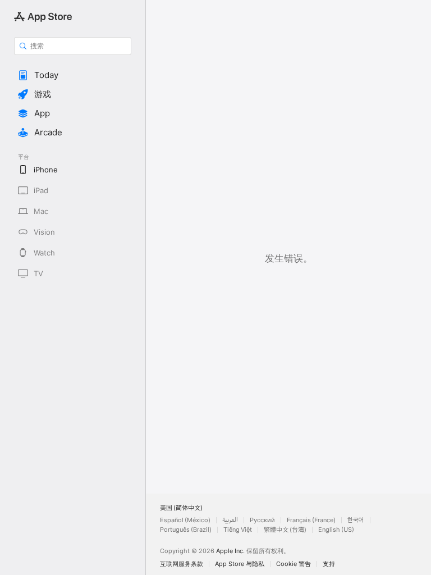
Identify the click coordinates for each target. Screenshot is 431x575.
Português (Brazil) (186, 530)
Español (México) (185, 520)
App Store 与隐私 (239, 564)
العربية (230, 520)
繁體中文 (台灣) (285, 530)
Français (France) (311, 520)
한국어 (355, 520)
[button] (73, 75)
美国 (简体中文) (181, 508)
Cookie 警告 (293, 564)
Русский (262, 520)
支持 (329, 564)
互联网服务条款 (181, 564)
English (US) (336, 530)
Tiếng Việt (237, 530)
